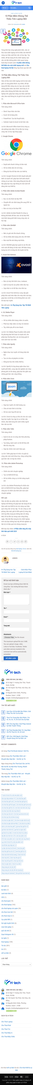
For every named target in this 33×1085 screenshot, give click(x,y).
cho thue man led (7, 912)
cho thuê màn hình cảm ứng (22, 808)
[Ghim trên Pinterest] (22, 541)
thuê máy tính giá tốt (7, 861)
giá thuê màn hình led (7, 829)
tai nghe (4, 938)
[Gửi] (29, 8)
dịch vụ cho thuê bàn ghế (8, 826)
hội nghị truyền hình (7, 923)
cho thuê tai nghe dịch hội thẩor (10, 823)
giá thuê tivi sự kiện (7, 833)
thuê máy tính (5, 857)
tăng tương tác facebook (8, 873)
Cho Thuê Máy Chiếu (8, 1037)
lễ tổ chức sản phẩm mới (8, 839)
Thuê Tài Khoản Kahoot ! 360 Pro (18, 751)
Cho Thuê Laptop (6, 1022)
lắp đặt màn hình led (7, 836)
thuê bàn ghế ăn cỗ (20, 851)
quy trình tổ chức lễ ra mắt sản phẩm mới (12, 842)
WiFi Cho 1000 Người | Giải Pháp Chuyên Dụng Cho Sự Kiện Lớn (17, 737)
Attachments (7, 634)
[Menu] (3, 2)
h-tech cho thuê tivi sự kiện (20, 833)
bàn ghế (4, 886)
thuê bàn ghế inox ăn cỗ (8, 851)
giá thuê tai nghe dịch (20, 829)
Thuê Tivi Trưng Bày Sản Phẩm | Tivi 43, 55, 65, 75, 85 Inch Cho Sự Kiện (18, 718)
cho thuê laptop (6, 905)
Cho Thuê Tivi (5, 1029)
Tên (5, 608)
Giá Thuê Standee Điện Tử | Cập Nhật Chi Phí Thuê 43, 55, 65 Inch (18, 731)
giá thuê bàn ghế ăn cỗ (22, 826)
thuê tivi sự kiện (17, 864)
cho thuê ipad (5, 901)
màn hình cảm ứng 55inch (22, 839)
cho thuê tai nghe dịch (7, 820)
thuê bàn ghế (21, 848)
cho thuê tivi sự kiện (25, 823)
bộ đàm (3, 890)
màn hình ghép (6, 927)
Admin (23, 24)
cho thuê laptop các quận (9, 908)
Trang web (7, 625)
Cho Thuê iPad (6, 1025)
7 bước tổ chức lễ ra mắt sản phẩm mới (12, 795)
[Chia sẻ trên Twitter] (14, 541)
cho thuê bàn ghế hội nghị (8, 804)
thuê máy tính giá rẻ (16, 857)
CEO (2, 897)
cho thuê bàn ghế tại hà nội (24, 804)
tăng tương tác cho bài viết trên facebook (12, 870)
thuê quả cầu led (18, 861)
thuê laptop (14, 13)
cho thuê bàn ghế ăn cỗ (8, 808)
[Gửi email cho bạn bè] (18, 541)
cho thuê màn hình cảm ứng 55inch (11, 811)
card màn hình (6, 893)
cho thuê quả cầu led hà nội (21, 814)
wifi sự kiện (5, 953)
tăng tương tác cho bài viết (8, 867)
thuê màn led (21, 854)
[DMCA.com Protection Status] (11, 700)
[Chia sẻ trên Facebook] (11, 541)
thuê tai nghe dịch (6, 864)
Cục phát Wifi (5, 919)
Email (6, 617)
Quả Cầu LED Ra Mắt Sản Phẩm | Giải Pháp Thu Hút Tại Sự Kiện (19, 712)
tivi (2, 949)
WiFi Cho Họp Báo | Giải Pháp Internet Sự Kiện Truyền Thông (19, 725)
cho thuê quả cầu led (7, 814)
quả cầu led (5, 931)
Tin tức (20, 13)
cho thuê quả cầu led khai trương (10, 817)
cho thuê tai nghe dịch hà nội (22, 820)
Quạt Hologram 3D (7, 934)
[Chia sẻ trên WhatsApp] (7, 541)
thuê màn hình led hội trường (9, 854)
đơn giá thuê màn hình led (22, 873)
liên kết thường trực (16, 551)
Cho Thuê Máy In (6, 1033)
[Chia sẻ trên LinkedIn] (25, 541)
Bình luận (7, 592)
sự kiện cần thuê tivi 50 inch (9, 848)
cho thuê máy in (6, 916)
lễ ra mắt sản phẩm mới (20, 836)
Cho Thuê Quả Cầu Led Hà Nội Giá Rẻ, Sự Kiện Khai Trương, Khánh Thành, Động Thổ (15, 766)
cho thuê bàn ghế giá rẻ (21, 801)
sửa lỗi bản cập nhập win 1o (9, 845)
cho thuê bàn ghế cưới (7, 801)
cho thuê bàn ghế (21, 798)
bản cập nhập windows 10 (8, 798)
